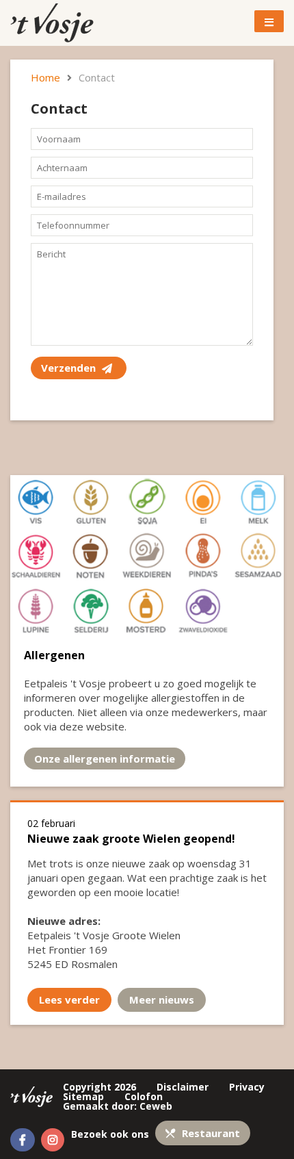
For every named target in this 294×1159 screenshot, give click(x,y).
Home (45, 77)
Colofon (143, 1096)
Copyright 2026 (99, 1086)
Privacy (247, 1086)
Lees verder (69, 999)
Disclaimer (183, 1086)
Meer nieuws (161, 999)
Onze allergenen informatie (104, 758)
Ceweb (155, 1105)
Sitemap (83, 1096)
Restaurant (209, 1133)
